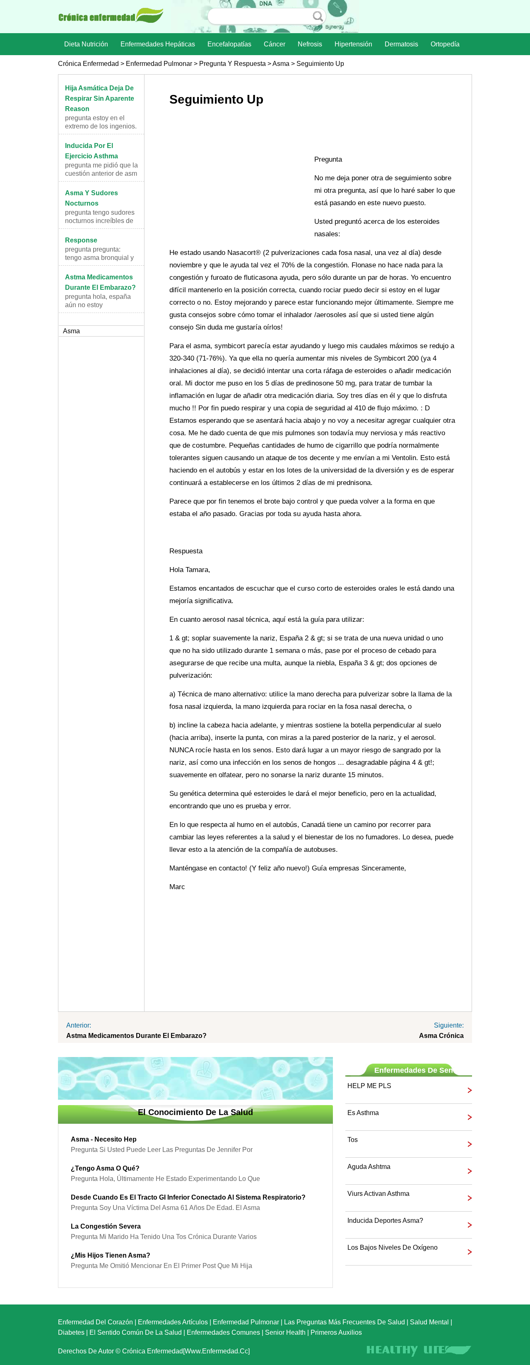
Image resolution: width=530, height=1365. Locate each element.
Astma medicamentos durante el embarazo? (136, 1035)
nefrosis (310, 44)
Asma (280, 63)
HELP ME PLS (369, 1085)
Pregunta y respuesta (232, 63)
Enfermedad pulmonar (159, 63)
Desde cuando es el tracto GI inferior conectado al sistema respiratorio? (188, 1197)
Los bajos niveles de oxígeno (392, 1247)
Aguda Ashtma (368, 1166)
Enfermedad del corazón (95, 1322)
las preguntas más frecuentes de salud (344, 1322)
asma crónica (441, 1035)
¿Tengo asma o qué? (105, 1168)
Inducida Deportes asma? (385, 1220)
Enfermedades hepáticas (157, 44)
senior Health (285, 1332)
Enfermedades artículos (173, 1322)
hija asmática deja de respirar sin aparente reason (99, 98)
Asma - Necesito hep (104, 1139)
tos (352, 1139)
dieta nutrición (86, 44)
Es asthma (363, 1112)
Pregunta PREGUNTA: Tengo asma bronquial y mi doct (99, 257)
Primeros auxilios (336, 1332)
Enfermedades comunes (223, 1332)
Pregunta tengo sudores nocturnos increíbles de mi (100, 221)
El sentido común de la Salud (135, 1332)
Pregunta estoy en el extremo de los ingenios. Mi (101, 126)
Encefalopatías (229, 44)
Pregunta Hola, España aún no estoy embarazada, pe (98, 305)
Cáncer (274, 44)
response (81, 240)
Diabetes (71, 1332)
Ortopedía (445, 44)
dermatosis (401, 44)
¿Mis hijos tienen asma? (110, 1255)
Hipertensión (353, 44)
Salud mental (429, 1322)
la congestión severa (106, 1226)
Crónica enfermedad (88, 63)
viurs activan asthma (378, 1193)
